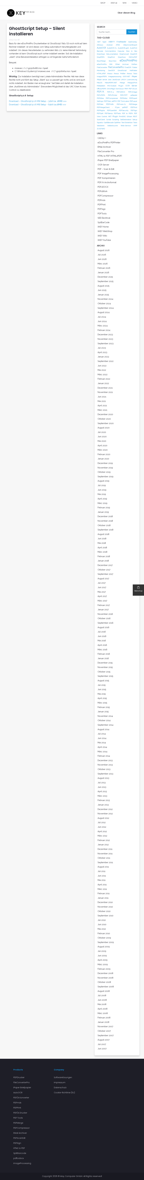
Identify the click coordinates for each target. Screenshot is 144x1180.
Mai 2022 (102, 370)
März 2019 (102, 503)
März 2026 (103, 263)
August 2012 (103, 818)
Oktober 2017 (104, 569)
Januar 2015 (103, 711)
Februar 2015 (104, 707)
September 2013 (105, 773)
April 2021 (102, 405)
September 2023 (105, 343)
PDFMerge (133, 104)
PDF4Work (102, 191)
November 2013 (105, 765)
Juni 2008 (102, 1000)
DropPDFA (100, 57)
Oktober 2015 (104, 671)
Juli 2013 (102, 782)
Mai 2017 (102, 592)
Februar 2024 (104, 330)
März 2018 (102, 552)
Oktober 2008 (104, 982)
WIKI (124, 3)
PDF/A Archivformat (107, 182)
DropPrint (111, 57)
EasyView (112, 61)
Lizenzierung (132, 80)
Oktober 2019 (104, 472)
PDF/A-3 (110, 92)
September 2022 (105, 361)
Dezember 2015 (105, 662)
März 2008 (103, 1013)
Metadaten (101, 86)
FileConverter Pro (106, 151)
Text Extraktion (127, 122)
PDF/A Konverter (21, 1097)
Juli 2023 (102, 348)
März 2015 (102, 702)
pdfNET (125, 107)
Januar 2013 (103, 805)
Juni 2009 (102, 955)
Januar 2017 (103, 609)
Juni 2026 (102, 259)
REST (135, 116)
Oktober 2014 (104, 720)
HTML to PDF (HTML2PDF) (110, 156)
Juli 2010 (102, 920)
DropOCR (133, 54)
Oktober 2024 (104, 303)
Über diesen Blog (126, 12)
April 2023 (102, 352)
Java (109, 80)
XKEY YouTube (104, 240)
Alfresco (100, 45)
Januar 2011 (103, 898)
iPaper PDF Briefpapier (108, 160)
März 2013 (102, 796)
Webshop (138, 591)
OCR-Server (103, 164)
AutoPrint (133, 48)
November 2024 (105, 299)
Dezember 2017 (105, 565)
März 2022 (102, 374)
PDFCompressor (112, 98)
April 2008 (102, 1009)
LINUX (123, 80)
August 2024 (104, 312)
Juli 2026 (102, 254)
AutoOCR (101, 48)
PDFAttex (100, 98)
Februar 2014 (104, 756)
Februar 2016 (104, 654)
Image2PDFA (102, 76)
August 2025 (103, 286)
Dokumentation (112, 54)
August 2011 (103, 867)
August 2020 (104, 427)
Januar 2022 (103, 383)
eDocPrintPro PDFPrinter (109, 142)
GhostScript (122, 70)
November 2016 (105, 614)
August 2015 (103, 680)
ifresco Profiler (119, 74)
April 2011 (102, 884)
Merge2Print (132, 83)
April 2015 (102, 698)
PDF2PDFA (101, 95)
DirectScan (101, 54)
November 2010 (105, 907)
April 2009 (102, 960)
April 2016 (102, 645)
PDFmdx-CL (121, 104)
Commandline (110, 51)
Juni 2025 (102, 290)
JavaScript (116, 80)
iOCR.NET (126, 76)
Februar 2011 (104, 893)
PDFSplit (100, 113)
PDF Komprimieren (106, 178)
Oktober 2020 (104, 419)
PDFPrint (133, 107)
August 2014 (103, 729)
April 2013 (102, 791)
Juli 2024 (102, 317)
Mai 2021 (102, 401)
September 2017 (105, 574)
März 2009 (103, 964)
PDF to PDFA (127, 113)
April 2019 (102, 498)
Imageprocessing (114, 76)
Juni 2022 (102, 365)
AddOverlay (132, 42)
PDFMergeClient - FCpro (108, 107)
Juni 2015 (102, 689)
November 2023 (105, 339)
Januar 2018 (103, 560)
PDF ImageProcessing (108, 173)
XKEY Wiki (102, 235)
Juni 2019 (102, 490)
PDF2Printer (112, 95)
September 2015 (105, 676)
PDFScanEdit (112, 110)
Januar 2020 (103, 458)
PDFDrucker (18, 1077)
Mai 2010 (102, 929)
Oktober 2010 (104, 911)
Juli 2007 (102, 1044)
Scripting (115, 120)
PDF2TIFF (124, 95)
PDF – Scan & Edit (106, 169)
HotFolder (133, 70)
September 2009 (106, 942)
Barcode (100, 51)
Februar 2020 (104, 454)
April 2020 (102, 445)
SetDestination (125, 120)
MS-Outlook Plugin (115, 86)
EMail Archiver (122, 64)
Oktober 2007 (104, 1031)
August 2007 (104, 1040)
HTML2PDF (101, 74)
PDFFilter (107, 101)
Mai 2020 (102, 441)
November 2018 (105, 521)
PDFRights (101, 110)
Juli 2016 (102, 631)
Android (109, 45)
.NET (99, 42)
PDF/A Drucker (20, 1112)
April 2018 (102, 547)
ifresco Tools (132, 74)
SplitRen (117, 122)
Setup (134, 120)
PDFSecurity (124, 110)
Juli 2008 (102, 995)
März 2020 (103, 450)
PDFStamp (109, 113)
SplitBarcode (109, 122)
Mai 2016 (102, 640)
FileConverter (102, 67)
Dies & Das (131, 51)
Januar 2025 (103, 294)
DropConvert (124, 54)
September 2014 (105, 725)
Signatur (100, 122)
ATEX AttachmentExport (126, 45)
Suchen (131, 32)
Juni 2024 (102, 321)
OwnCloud (120, 89)
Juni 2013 (102, 787)
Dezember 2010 (105, 902)
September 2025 (105, 281)
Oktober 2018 (104, 525)
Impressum (59, 1082)
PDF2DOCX (121, 92)
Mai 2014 (102, 742)
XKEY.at (114, 3)
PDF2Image (132, 92)
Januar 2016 (103, 658)
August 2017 (103, 578)
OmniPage (111, 89)
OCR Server (131, 85)
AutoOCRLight (123, 48)
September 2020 (106, 423)
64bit (104, 42)
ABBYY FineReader (117, 42)
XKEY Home (103, 227)
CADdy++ (102, 138)
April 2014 (102, 747)
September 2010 (105, 915)
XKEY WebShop (105, 231)
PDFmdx (110, 104)
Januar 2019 (103, 512)
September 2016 (105, 623)
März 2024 (103, 325)
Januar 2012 (103, 844)
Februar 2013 (104, 800)
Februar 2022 (104, 379)
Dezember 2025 (105, 277)
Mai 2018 (102, 543)
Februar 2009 (104, 969)
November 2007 (105, 1026)
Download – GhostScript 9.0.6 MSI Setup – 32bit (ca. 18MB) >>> (38, 101)
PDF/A (100, 91)
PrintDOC (122, 116)
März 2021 (102, 410)
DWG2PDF (133, 57)
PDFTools (117, 113)
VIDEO (134, 3)
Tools (135, 122)
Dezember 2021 (105, 388)
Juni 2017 (102, 587)
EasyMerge (101, 61)
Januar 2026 (103, 272)
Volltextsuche (112, 126)
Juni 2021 (102, 396)
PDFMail (100, 104)
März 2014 (102, 751)
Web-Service (126, 126)
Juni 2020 (102, 436)
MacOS (99, 83)
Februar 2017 (104, 605)
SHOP (102, 3)
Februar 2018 (104, 556)
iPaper (134, 76)
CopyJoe (121, 51)
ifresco (109, 74)
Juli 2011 (101, 871)
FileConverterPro (116, 67)
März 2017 (102, 600)
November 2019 (105, 467)
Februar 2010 (104, 933)
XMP (135, 126)
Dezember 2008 (105, 973)
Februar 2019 (104, 507)
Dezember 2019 (105, 463)
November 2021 (105, 392)
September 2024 (106, 308)
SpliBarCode (104, 222)
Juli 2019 (102, 485)
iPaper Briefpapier (22, 1087)
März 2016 (102, 649)
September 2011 (105, 862)
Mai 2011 (101, 880)
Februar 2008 (104, 1017)
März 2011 (102, 889)
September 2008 (106, 986)
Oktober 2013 (104, 769)
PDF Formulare (123, 101)
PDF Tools (18, 1117)
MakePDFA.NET (111, 83)
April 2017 (102, 596)
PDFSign (134, 110)
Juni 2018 (102, 538)
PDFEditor (123, 98)
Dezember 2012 (105, 809)
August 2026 (104, 250)
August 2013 (103, 778)
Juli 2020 (102, 432)
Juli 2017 (102, 583)
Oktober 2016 (104, 618)
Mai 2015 (102, 694)
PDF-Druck (133, 89)
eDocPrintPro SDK (105, 64)
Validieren (100, 126)
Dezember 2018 (105, 516)
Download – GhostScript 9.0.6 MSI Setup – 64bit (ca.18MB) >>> (37, 104)
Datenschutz (60, 1087)
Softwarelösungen (63, 1077)
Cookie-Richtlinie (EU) (64, 1092)
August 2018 (103, 534)
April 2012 (102, 831)
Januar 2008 (103, 1022)
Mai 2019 (102, 494)
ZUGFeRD (101, 129)
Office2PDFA (101, 89)
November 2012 (105, 813)
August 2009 (104, 946)
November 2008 (105, 978)
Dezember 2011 (105, 849)
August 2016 (103, 627)
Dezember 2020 (105, 414)
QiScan (129, 116)
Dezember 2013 (105, 760)
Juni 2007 (102, 1048)
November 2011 (105, 853)
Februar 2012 (104, 840)
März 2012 (102, 836)
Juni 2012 (102, 827)
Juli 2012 (102, 822)
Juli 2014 (102, 734)
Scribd (108, 120)
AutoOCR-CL (112, 48)
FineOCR (128, 67)
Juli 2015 (102, 685)
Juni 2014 (102, 738)
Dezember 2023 (105, 334)
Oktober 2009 (104, 938)
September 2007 (106, 1035)
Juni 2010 (102, 924)
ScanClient (101, 120)
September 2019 (105, 476)
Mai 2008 (102, 1004)
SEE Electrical (104, 218)
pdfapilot (133, 95)
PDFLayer (133, 101)
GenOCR (111, 70)
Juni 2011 (102, 876)
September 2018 (105, 529)
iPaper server (102, 80)
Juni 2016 (102, 636)
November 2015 (105, 667)
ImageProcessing (22, 1163)
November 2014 (105, 716)
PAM (126, 89)
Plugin (115, 116)
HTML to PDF (19, 1148)
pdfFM (114, 101)
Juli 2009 (102, 951)
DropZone (122, 57)
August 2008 (104, 991)
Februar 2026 (104, 268)
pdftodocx (18, 1158)
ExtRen (134, 64)
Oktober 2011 (104, 858)
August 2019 (103, 481)
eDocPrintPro (128, 60)
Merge (122, 83)
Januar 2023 (103, 356)
